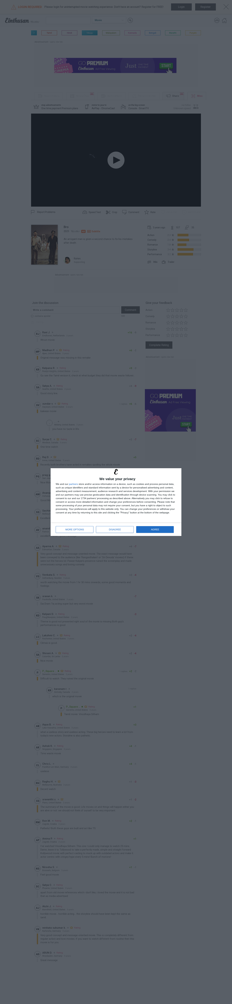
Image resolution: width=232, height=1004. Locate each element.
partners (73, 484)
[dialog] (116, 502)
